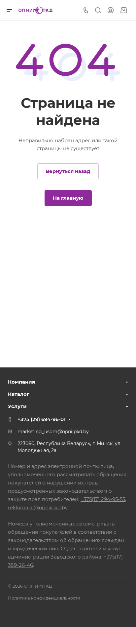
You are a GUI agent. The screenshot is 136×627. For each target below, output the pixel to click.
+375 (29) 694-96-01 (41, 419)
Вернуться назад (68, 171)
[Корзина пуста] (123, 10)
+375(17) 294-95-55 (103, 499)
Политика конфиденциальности (44, 598)
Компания (21, 382)
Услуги (17, 406)
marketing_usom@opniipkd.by (53, 432)
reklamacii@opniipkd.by (37, 507)
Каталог (18, 394)
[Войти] (111, 10)
